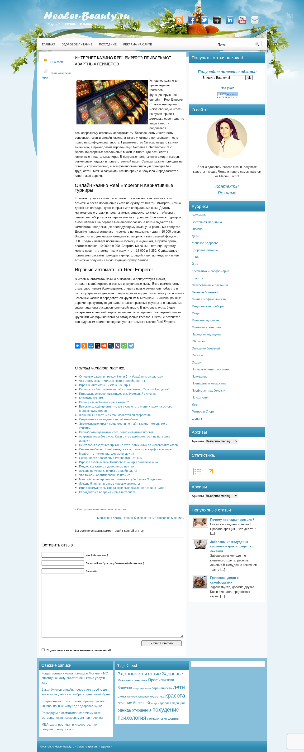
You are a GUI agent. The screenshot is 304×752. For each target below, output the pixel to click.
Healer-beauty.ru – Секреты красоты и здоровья (83, 746)
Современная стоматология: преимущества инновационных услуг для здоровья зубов (73, 703)
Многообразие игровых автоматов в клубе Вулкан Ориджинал (120, 479)
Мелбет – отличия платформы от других (106, 453)
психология (132, 717)
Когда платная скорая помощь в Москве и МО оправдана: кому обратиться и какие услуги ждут (75, 678)
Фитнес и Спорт (203, 411)
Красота (197, 278)
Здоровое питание (77, 44)
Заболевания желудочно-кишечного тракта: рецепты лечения (231, 546)
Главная (48, 44)
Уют (194, 404)
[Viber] (117, 346)
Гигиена (197, 228)
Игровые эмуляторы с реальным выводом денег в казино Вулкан (122, 488)
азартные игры (142, 688)
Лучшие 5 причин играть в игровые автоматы (109, 483)
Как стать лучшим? (91, 398)
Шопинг (197, 418)
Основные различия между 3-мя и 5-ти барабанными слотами (121, 376)
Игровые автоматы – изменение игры (104, 385)
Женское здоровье (205, 243)
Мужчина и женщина (206, 327)
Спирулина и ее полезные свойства (101, 509)
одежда (124, 710)
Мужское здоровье (205, 320)
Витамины (199, 214)
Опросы (197, 355)
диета (122, 696)
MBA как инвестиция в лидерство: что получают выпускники (69, 726)
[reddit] (104, 346)
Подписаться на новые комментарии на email (79, 650)
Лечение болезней (205, 292)
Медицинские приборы (208, 306)
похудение (165, 709)
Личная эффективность (209, 299)
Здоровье (172, 673)
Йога (195, 264)
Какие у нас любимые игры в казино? (104, 402)
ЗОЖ (195, 257)
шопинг (173, 718)
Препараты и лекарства (209, 383)
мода (154, 703)
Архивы (198, 441)
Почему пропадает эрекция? (232, 519)
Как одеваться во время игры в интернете (107, 492)
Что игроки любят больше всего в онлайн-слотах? (113, 380)
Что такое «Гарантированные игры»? (104, 475)
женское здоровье (138, 696)
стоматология (157, 718)
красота (175, 695)
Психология (200, 397)
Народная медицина (206, 334)
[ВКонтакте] (78, 346)
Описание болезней (206, 348)
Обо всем (56, 62)
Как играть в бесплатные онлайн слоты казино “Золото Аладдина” (124, 389)
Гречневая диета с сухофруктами (224, 580)
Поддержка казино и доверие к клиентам (106, 466)
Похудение (108, 44)
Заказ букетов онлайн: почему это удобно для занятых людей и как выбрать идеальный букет (76, 691)
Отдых (196, 362)
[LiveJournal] (111, 346)
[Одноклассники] (84, 346)
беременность (162, 688)
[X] (97, 346)
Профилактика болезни (208, 390)
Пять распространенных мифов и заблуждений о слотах (117, 393)
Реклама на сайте (137, 44)
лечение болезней (134, 702)
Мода (196, 313)
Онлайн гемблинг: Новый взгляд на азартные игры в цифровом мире (125, 449)
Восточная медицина (207, 222)
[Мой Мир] (91, 346)
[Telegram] (131, 346)
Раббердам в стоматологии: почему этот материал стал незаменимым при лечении (72, 715)
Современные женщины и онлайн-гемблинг (108, 419)
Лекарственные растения (210, 285)
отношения (142, 710)
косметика (157, 696)
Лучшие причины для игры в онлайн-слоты (108, 470)
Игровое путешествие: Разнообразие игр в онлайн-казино (118, 462)
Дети (195, 236)
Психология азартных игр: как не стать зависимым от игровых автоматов (128, 445)
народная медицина (171, 703)
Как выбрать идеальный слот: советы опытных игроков (116, 432)
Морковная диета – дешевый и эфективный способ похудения (139, 518)
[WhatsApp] (124, 346)
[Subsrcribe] (180, 24)
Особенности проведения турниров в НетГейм (110, 458)
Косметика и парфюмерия (210, 271)
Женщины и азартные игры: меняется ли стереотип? (115, 415)
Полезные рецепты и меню (211, 369)
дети (179, 687)
